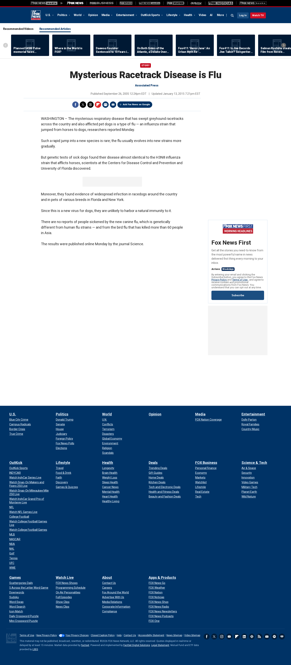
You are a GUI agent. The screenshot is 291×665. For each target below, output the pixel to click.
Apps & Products (162, 577)
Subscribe (238, 295)
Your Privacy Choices (77, 635)
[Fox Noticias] (220, 3)
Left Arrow (5, 45)
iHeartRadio (282, 636)
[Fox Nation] (126, 3)
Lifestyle (172, 15)
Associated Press (146, 85)
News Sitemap (174, 635)
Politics (62, 15)
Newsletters (267, 636)
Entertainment (125, 15)
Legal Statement (160, 645)
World (78, 15)
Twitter (83, 104)
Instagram (222, 636)
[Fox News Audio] (149, 3)
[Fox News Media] (75, 3)
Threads (90, 104)
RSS (259, 636)
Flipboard (98, 104)
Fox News (36, 15)
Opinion (93, 15)
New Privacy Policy (46, 635)
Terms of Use (240, 279)
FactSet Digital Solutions (136, 645)
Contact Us (130, 635)
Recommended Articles (55, 28)
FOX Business (206, 463)
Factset (85, 645)
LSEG (35, 649)
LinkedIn (244, 636)
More (220, 15)
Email (113, 104)
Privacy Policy (219, 279)
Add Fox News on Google (136, 104)
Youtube (229, 636)
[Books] (253, 3)
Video (202, 15)
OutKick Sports (150, 15)
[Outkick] (196, 3)
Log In (243, 15)
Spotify (274, 636)
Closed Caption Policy (103, 635)
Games (15, 577)
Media (106, 15)
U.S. (48, 15)
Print (105, 104)
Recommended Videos (18, 28)
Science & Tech (254, 463)
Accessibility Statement (151, 635)
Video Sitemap (192, 635)
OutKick (15, 463)
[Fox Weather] (175, 3)
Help (119, 635)
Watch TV (258, 15)
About (107, 577)
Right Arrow (283, 45)
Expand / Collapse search (232, 15)
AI (211, 15)
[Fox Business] (101, 3)
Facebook (75, 104)
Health (188, 15)
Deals (153, 463)
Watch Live (65, 577)
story (145, 65)
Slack (252, 636)
